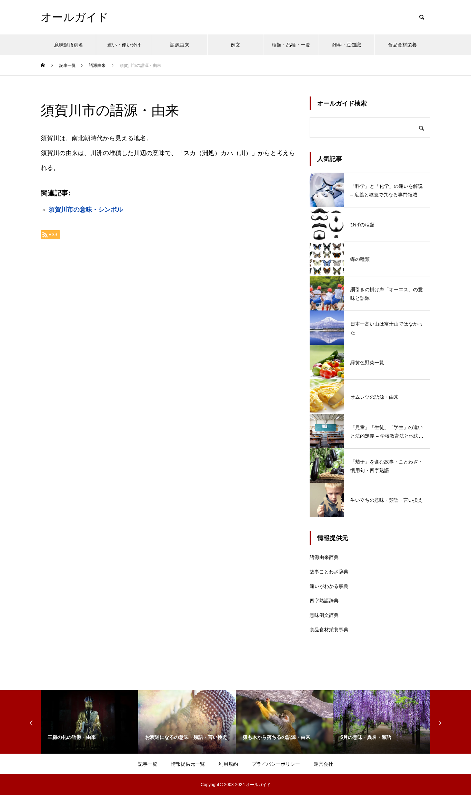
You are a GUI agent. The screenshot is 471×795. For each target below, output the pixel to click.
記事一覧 (147, 764)
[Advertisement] (168, 331)
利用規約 (228, 764)
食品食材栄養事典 (329, 629)
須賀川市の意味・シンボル (86, 209)
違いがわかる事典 (329, 586)
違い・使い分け (124, 45)
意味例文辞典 (324, 615)
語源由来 (179, 45)
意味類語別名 (68, 45)
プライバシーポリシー (276, 764)
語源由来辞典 (324, 557)
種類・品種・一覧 (291, 45)
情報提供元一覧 (188, 764)
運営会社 (323, 764)
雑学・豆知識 (346, 45)
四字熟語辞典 (324, 600)
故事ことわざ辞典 (329, 571)
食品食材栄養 (402, 45)
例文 (235, 45)
